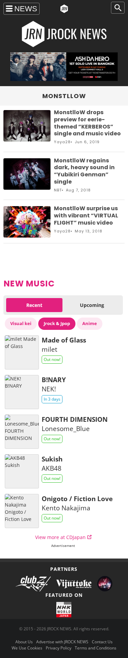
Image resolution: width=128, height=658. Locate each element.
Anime (89, 323)
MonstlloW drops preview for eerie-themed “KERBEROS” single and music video (87, 122)
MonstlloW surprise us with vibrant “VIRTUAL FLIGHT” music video (86, 215)
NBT (58, 190)
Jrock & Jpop (57, 323)
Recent (34, 305)
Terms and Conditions (95, 648)
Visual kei (20, 323)
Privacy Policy (58, 648)
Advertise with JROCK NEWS (62, 642)
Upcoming (92, 305)
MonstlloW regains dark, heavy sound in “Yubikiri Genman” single (84, 171)
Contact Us (102, 642)
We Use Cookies (27, 648)
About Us (24, 642)
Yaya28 (62, 142)
